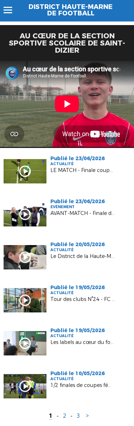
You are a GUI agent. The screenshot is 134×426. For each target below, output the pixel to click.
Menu (11, 10)
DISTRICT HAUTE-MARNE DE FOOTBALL (71, 10)
